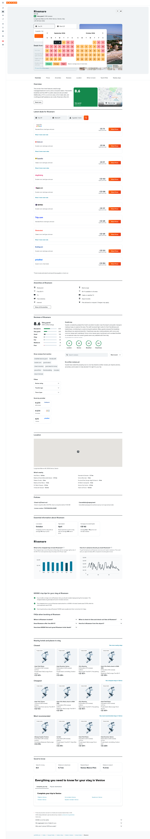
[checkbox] (42, 404)
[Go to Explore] (3, 24)
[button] (3, 3)
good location (47, 362)
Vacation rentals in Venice (71, 799)
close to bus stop (38, 366)
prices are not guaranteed (68, 814)
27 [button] (47, 59)
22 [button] (55, 55)
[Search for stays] (3, 11)
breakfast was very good (40, 358)
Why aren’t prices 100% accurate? (46, 826)
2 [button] (59, 42)
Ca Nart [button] (59, 737)
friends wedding (47, 370)
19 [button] (72, 51)
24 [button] (64, 55)
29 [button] (55, 59)
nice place (56, 370)
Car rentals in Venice (70, 797)
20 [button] (47, 55)
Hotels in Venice (42, 799)
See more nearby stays (115, 645)
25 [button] (68, 55)
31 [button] (103, 59)
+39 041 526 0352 (39, 21)
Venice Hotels (78, 835)
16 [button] (59, 51)
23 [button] (59, 55)
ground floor (37, 370)
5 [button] (72, 42)
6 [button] (47, 46)
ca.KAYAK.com (37, 835)
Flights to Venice (42, 797)
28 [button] (51, 59)
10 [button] (64, 46)
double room (37, 362)
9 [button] (59, 46)
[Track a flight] (3, 27)
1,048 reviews (48, 16)
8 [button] (55, 46)
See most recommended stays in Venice (111, 716)
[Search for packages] (3, 19)
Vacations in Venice (97, 797)
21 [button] (51, 55)
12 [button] (72, 46)
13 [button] (47, 51)
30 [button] (60, 59)
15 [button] (55, 51)
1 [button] (55, 42)
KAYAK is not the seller (42, 820)
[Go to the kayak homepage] (11, 3)
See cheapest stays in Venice (114, 680)
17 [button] (63, 51)
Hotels (44, 835)
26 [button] (72, 55)
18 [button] (68, 51)
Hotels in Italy (60, 835)
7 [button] (51, 46)
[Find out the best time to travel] (3, 31)
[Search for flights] (3, 8)
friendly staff (52, 358)
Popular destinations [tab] (56, 786)
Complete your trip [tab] (42, 786)
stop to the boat (38, 374)
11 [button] (67, 46)
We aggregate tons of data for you (46, 823)
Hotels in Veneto (69, 835)
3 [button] (63, 42)
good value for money (51, 366)
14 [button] (51, 51)
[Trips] (3, 36)
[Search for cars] (3, 15)
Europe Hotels (51, 835)
